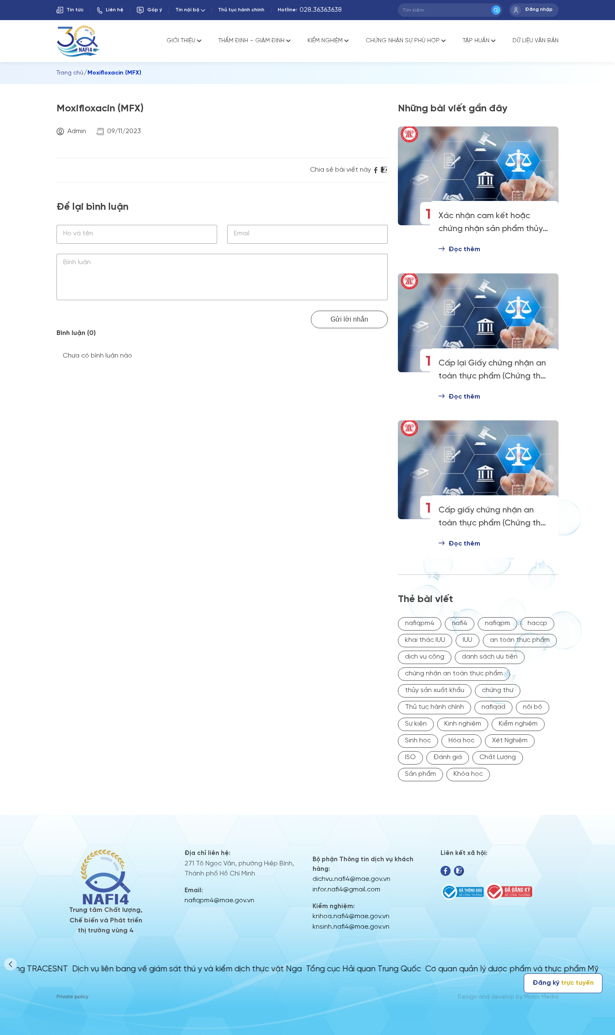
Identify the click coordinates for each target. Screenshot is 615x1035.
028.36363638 (321, 9)
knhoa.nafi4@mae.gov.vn (351, 916)
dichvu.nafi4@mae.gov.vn (351, 879)
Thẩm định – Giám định (251, 41)
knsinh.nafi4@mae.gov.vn (351, 926)
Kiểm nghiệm (325, 41)
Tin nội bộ (187, 10)
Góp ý (154, 10)
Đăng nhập (539, 9)
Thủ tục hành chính (241, 10)
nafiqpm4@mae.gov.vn (219, 900)
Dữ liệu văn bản (535, 41)
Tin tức (75, 10)
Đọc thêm (464, 249)
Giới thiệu (181, 41)
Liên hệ (114, 10)
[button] (10, 964)
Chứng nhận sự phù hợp (403, 41)
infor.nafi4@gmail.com (346, 889)
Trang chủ (69, 73)
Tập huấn (476, 41)
